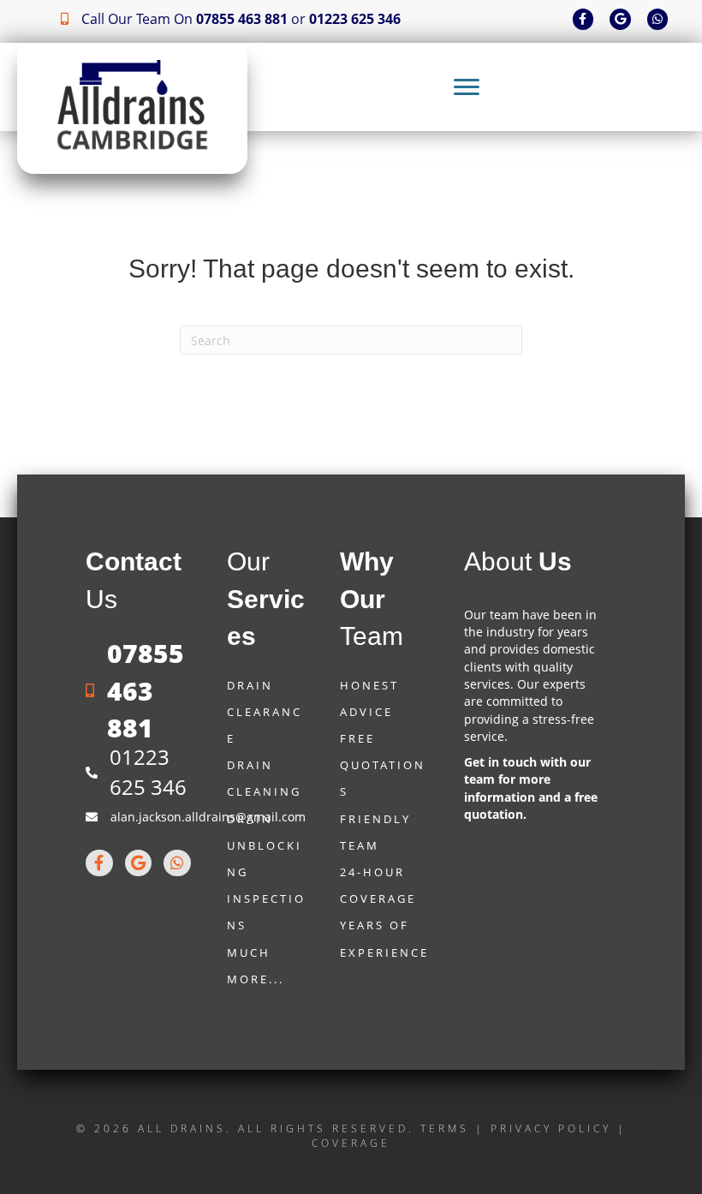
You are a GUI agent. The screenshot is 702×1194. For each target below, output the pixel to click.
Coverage (351, 1143)
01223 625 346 (355, 18)
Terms (444, 1128)
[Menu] (466, 87)
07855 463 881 (242, 18)
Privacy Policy (551, 1128)
